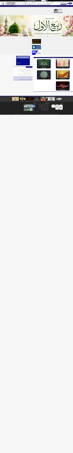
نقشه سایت (1, 0)
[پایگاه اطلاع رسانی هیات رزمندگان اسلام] (66, 3)
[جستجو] (45, 0)
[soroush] (28, 0)
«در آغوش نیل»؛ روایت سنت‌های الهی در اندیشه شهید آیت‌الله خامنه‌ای (24, 74)
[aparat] (29, 0)
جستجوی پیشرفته (12, 0)
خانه (72, 56)
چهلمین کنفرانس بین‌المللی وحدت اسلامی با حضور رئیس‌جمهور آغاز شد (24, 70)
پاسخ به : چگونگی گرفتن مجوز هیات (44, 109)
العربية (64, 0)
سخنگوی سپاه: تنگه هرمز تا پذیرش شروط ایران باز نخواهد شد (25, 75)
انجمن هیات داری (5, 0)
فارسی (66, 0)
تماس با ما (69, 0)
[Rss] (34, 0)
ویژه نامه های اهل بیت (65, 56)
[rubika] (27, 0)
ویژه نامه (70, 56)
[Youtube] (31, 0)
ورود (15, 0)
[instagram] (30, 0)
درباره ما (72, 0)
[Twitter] (32, 0)
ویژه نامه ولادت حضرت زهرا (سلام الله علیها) (57, 56)
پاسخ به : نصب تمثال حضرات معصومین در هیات (43, 105)
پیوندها (9, 0)
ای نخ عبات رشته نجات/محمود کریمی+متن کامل (26, 71)
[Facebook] (33, 0)
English (62, 0)
